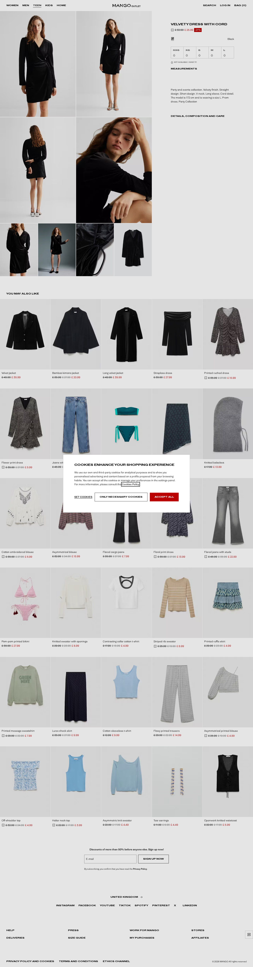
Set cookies (83, 497)
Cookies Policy (130, 484)
